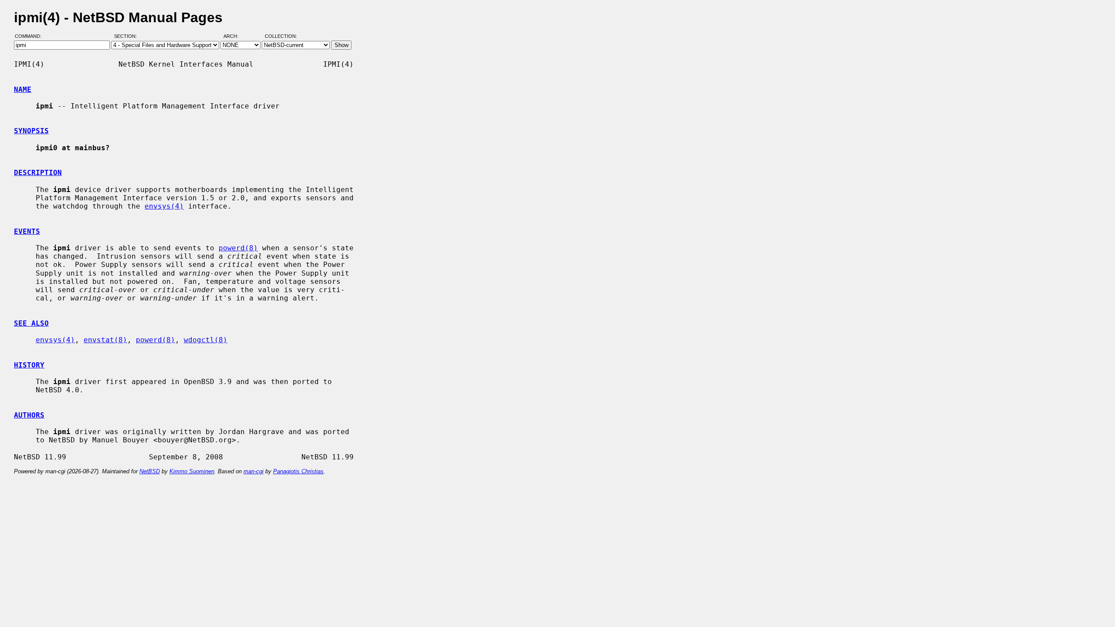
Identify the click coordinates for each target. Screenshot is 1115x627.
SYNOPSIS (31, 131)
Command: (31, 36)
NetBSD (149, 471)
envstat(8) (105, 340)
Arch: (234, 36)
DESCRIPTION (38, 173)
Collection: (281, 36)
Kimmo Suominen (191, 471)
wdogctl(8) (205, 340)
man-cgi (253, 471)
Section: (127, 36)
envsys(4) (164, 206)
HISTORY (29, 365)
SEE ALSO (31, 323)
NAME (22, 89)
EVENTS (27, 231)
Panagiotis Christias (298, 471)
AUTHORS (29, 415)
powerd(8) (238, 248)
